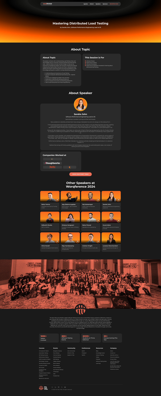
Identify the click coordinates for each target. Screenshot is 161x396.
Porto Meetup (56, 365)
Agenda (86, 4)
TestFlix (83, 355)
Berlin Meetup (56, 363)
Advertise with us (114, 355)
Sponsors (105, 4)
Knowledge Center (100, 353)
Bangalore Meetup (57, 350)
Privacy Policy (113, 359)
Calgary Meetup (56, 361)
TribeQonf (84, 353)
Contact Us (112, 353)
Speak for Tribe (70, 355)
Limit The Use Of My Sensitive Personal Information (114, 362)
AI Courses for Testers (44, 350)
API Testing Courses (43, 355)
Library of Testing (100, 355)
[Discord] (58, 387)
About (111, 350)
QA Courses (41, 367)
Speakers (98, 4)
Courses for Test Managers (42, 370)
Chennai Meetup (57, 355)
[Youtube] (65, 387)
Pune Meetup (56, 353)
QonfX (83, 350)
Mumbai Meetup (57, 357)
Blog (97, 350)
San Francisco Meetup (58, 369)
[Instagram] (52, 387)
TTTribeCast (56, 371)
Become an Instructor (44, 378)
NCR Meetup (56, 359)
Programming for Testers (44, 373)
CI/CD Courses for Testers (44, 359)
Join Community (71, 350)
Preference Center (114, 369)
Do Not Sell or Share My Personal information (115, 366)
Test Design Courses (43, 361)
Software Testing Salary (101, 361)
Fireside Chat (56, 375)
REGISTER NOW (114, 4)
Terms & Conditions (114, 357)
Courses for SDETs (43, 365)
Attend (92, 4)
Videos (97, 357)
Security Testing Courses (44, 363)
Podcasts (98, 359)
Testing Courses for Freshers (43, 375)
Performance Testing (44, 357)
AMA (54, 373)
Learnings (98, 363)
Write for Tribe (70, 353)
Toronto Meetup (57, 367)
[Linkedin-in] (55, 387)
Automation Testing (43, 353)
